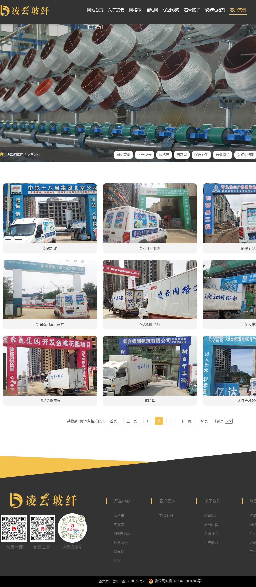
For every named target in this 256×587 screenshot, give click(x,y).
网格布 (119, 516)
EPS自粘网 (122, 534)
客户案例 (33, 154)
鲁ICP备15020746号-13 (130, 581)
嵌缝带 (119, 525)
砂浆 (117, 561)
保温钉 (119, 552)
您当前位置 (15, 154)
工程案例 (166, 516)
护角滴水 (121, 543)
